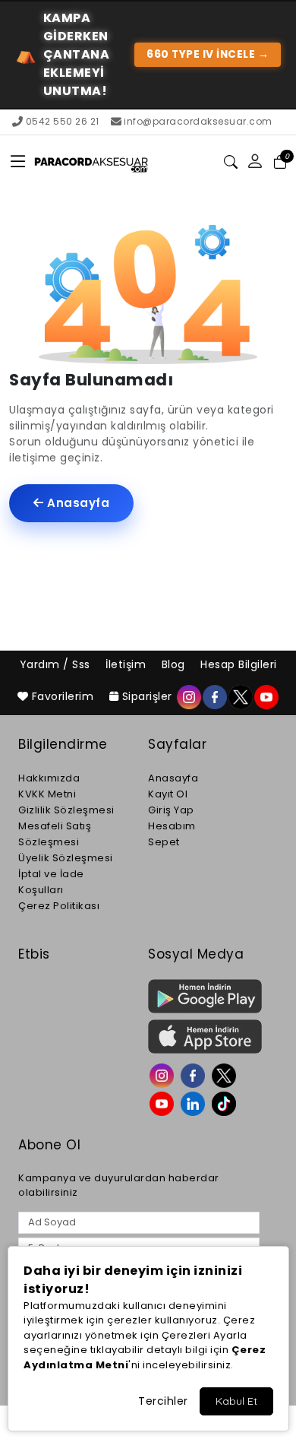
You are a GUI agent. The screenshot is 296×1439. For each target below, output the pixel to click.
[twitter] (240, 696)
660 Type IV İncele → (207, 54)
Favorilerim (62, 696)
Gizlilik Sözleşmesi (66, 810)
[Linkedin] (194, 1102)
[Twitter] (225, 1073)
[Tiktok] (225, 1102)
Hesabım (172, 826)
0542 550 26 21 (62, 121)
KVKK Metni (47, 794)
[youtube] (266, 696)
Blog (175, 664)
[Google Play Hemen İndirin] (204, 996)
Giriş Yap (171, 810)
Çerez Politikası (58, 906)
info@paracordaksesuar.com (198, 121)
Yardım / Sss (57, 664)
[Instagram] (163, 1073)
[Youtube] (163, 1102)
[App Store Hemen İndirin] (204, 1036)
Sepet (164, 842)
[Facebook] (194, 1073)
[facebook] (214, 696)
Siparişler (146, 696)
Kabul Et (236, 1401)
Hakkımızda (49, 778)
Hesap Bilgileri (238, 664)
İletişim (127, 664)
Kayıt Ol (167, 794)
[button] (19, 162)
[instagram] (188, 696)
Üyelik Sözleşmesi (65, 858)
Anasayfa (77, 503)
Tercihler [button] (163, 1401)
